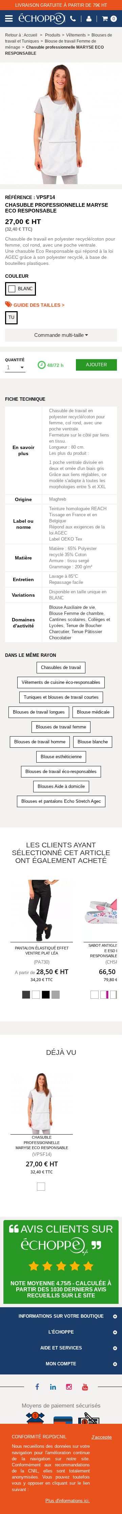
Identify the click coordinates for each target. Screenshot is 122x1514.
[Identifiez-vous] (89, 19)
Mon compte (61, 1364)
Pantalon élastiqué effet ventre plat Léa (42, 950)
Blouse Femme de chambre (76, 613)
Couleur (16, 276)
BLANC (25, 288)
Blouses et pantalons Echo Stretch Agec (61, 801)
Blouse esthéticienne (61, 756)
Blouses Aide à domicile (61, 786)
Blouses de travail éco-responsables (61, 771)
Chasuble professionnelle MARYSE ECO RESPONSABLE (42, 1142)
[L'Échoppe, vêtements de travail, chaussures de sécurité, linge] (42, 18)
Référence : (20, 197)
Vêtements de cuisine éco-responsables (61, 682)
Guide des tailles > (38, 305)
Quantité (14, 360)
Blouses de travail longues (39, 712)
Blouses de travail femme (61, 726)
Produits (52, 35)
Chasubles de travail (61, 667)
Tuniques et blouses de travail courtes (61, 697)
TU (11, 317)
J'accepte (102, 1437)
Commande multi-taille (59, 335)
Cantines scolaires (67, 619)
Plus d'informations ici (66, 1500)
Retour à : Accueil (21, 35)
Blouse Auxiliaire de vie (72, 607)
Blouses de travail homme (39, 741)
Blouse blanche (93, 741)
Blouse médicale (93, 712)
